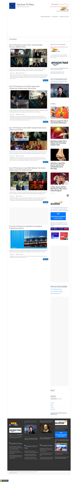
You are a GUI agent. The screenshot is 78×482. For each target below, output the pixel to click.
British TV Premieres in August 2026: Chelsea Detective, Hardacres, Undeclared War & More (16, 448)
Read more (46, 80)
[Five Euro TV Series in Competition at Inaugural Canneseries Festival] (28, 230)
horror (11, 77)
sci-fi (33, 77)
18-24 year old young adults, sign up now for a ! (62, 440)
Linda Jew (13, 73)
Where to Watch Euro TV (56, 293)
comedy (31, 74)
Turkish (14, 78)
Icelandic (44, 158)
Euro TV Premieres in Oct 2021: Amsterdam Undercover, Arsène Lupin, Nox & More (24, 87)
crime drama (41, 74)
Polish (30, 77)
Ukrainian (33, 160)
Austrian (22, 74)
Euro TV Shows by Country (56, 289)
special (38, 77)
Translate (67, 4)
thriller (11, 78)
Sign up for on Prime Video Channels (31, 439)
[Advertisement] (39, 27)
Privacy (52, 407)
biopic (28, 74)
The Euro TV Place (25, 4)
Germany (52, 73)
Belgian (25, 74)
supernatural (41, 118)
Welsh (36, 160)
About (52, 404)
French (38, 76)
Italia (66, 224)
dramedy (19, 76)
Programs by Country (64, 16)
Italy (56, 73)
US (53, 225)
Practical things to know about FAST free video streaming (62, 453)
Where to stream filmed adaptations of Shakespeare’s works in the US (46, 421)
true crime (15, 119)
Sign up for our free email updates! (62, 11)
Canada (65, 222)
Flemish (30, 158)
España (52, 224)
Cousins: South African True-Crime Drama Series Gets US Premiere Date (46, 454)
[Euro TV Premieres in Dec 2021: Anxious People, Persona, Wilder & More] (28, 49)
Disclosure (53, 409)
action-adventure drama (15, 74)
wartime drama (23, 119)
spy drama (37, 118)
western (28, 119)
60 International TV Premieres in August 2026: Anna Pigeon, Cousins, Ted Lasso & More (46, 450)
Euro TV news (24, 256)
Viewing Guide (55, 16)
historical (45, 76)
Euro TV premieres (25, 76)
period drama (26, 77)
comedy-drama (36, 74)
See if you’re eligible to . (46, 438)
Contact (52, 402)
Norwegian (21, 77)
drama (16, 76)
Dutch (23, 117)
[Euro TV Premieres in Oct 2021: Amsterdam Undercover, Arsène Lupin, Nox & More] (28, 90)
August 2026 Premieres (46, 16)
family (30, 76)
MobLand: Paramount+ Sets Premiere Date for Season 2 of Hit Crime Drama (15, 452)
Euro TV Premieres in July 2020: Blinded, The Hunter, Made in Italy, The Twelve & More (27, 169)
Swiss (45, 77)
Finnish (35, 76)
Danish (46, 74)
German (41, 76)
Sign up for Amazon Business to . (62, 458)
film (32, 76)
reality (30, 118)
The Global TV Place (47, 445)
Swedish (41, 77)
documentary (12, 76)
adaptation (13, 116)
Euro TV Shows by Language (56, 291)
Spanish (35, 77)
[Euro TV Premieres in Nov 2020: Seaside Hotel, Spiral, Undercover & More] (28, 132)
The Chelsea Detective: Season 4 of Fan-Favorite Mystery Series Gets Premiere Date (15, 457)
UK (61, 73)
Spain (58, 73)
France (63, 71)
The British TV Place (16, 443)
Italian (14, 77)
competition (33, 116)
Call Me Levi (26, 421)
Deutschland (57, 224)
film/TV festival (31, 256)
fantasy (25, 158)
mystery (17, 77)
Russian (24, 200)
